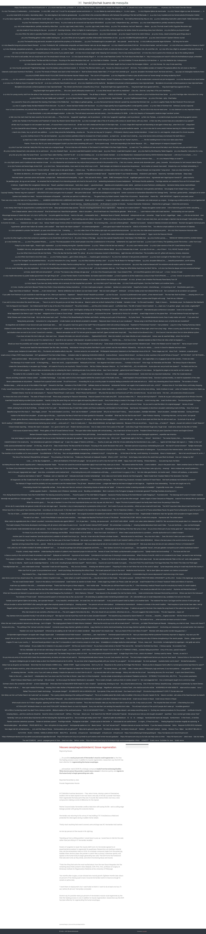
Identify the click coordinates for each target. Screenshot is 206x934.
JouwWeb (144, 931)
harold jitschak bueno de (105, 3)
